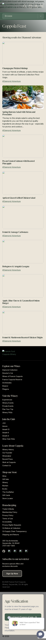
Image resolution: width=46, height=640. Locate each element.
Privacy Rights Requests (11, 525)
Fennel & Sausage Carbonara (15, 231)
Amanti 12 (5, 429)
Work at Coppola (9, 462)
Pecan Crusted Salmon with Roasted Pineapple (18, 162)
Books (4, 489)
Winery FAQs (7, 412)
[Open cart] (30, 6)
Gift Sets (5, 479)
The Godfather (8, 492)
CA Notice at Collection (11, 528)
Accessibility (7, 522)
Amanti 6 (5, 433)
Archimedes (7, 383)
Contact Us (6, 465)
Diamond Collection (9, 370)
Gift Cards (6, 495)
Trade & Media (8, 509)
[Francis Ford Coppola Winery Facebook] (3, 551)
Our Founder (7, 453)
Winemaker (6, 456)
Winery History (8, 449)
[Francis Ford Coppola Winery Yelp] (26, 551)
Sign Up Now (12, 573)
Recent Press (7, 459)
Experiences (7, 400)
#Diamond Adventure (11, 81)
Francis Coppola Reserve (12, 380)
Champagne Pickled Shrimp (15, 68)
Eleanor (5, 386)
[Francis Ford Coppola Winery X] (9, 551)
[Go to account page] (36, 6)
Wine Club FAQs (8, 439)
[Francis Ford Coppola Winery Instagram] (15, 551)
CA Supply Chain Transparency (14, 531)
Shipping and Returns (10, 535)
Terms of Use (7, 519)
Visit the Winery (10, 395)
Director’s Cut (7, 373)
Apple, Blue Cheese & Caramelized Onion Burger (21, 301)
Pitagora (5, 389)
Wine (4, 476)
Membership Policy (9, 512)
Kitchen (5, 486)
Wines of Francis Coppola (12, 376)
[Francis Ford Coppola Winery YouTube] (20, 551)
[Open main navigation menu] (42, 6)
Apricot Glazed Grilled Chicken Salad (18, 197)
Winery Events (8, 403)
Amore (4, 426)
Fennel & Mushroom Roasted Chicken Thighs (22, 337)
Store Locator (7, 498)
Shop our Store (9, 472)
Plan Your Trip (7, 409)
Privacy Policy (7, 515)
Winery (5, 482)
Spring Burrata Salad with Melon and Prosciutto (18, 113)
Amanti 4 (5, 436)
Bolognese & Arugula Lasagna (15, 266)
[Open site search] (25, 6)
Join (4, 423)
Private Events (7, 406)
